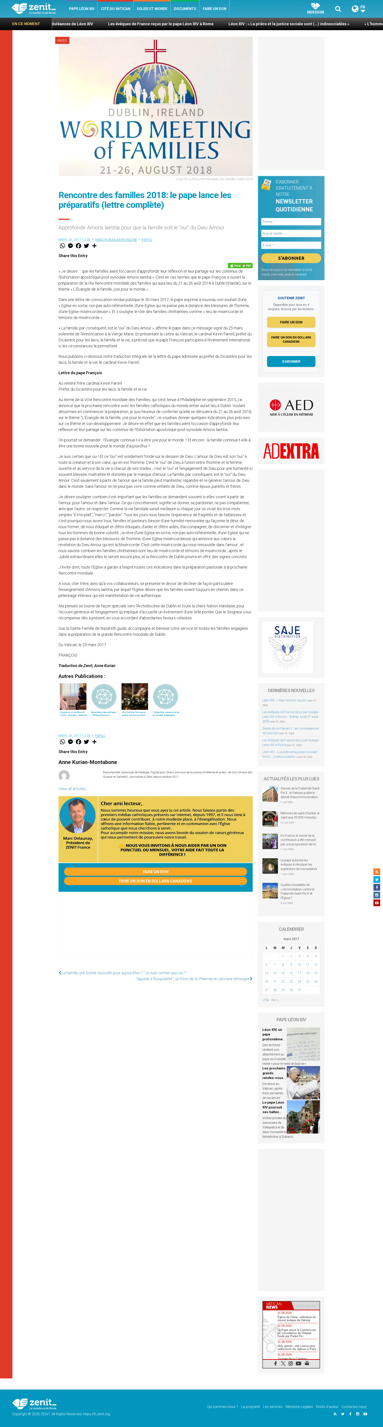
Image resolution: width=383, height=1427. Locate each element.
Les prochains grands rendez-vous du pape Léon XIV (273, 1077)
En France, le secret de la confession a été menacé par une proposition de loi (298, 840)
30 (291, 990)
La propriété (250, 1407)
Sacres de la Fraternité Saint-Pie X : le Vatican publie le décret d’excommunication (300, 793)
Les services (273, 1407)
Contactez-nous (354, 1407)
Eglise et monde (152, 9)
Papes (62, 41)
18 (307, 973)
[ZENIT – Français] (39, 9)
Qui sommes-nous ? (222, 1407)
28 (275, 990)
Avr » (274, 1000)
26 (316, 981)
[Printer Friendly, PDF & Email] (240, 265)
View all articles (72, 788)
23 (291, 981)
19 (316, 973)
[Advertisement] (155, 930)
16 (291, 973)
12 (316, 964)
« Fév (265, 1000)
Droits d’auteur (327, 1407)
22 (283, 981)
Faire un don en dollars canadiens (155, 881)
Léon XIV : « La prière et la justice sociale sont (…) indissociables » (210, 24)
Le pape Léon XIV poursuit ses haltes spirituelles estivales (273, 1112)
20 (266, 981)
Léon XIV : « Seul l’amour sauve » (284, 700)
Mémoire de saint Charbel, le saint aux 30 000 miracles (300, 815)
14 (275, 973)
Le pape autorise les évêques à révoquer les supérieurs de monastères (299, 864)
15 (283, 973)
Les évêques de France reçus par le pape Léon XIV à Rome (82, 24)
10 (299, 964)
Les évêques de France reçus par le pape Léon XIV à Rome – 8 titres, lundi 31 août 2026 (290, 716)
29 (283, 990)
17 (299, 973)
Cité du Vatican (115, 9)
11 (307, 964)
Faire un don (214, 9)
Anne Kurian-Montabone (116, 240)
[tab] (277, 1305)
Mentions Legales (299, 1407)
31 (299, 990)
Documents (185, 9)
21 (275, 981)
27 (266, 990)
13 (266, 973)
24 (299, 981)
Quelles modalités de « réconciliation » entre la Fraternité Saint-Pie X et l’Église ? (297, 891)
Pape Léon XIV (81, 9)
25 (307, 981)
